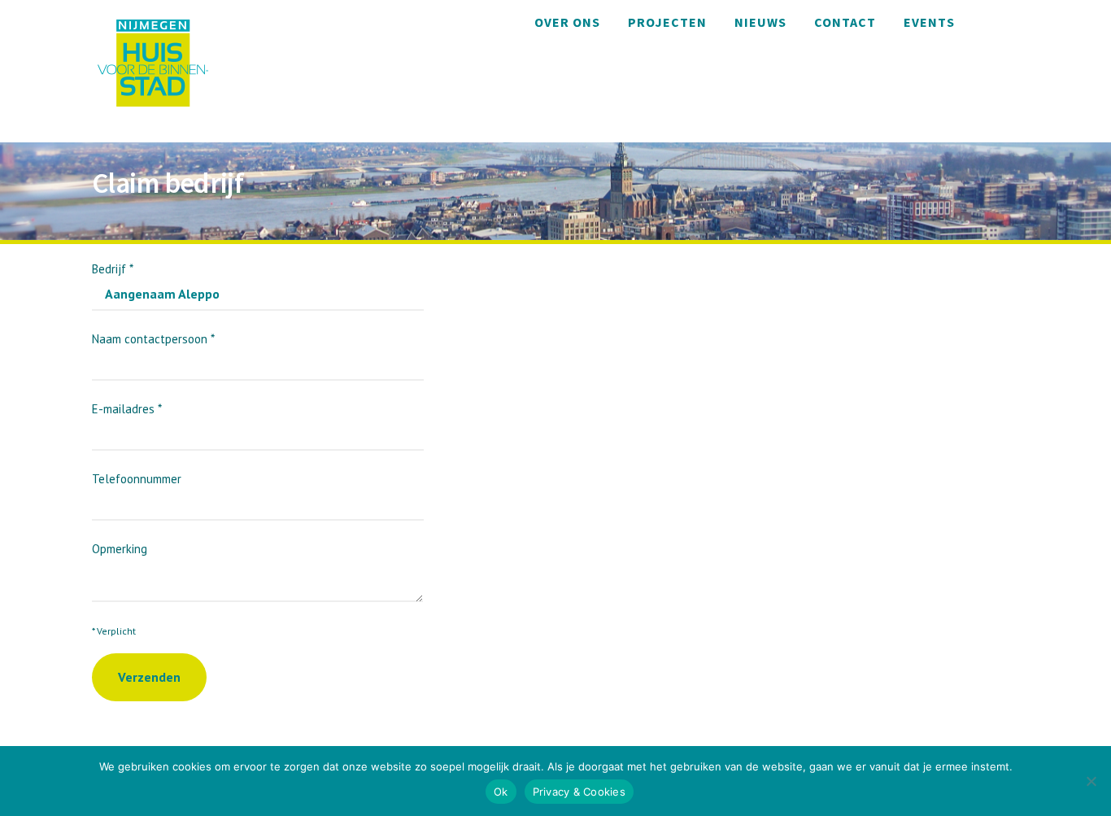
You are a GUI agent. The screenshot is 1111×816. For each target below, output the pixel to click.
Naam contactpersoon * (153, 339)
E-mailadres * (127, 409)
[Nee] (1091, 781)
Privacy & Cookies (579, 791)
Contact (845, 22)
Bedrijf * (112, 269)
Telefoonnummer (136, 479)
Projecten (667, 22)
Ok (501, 791)
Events (929, 22)
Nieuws (760, 22)
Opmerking (119, 548)
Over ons (567, 22)
